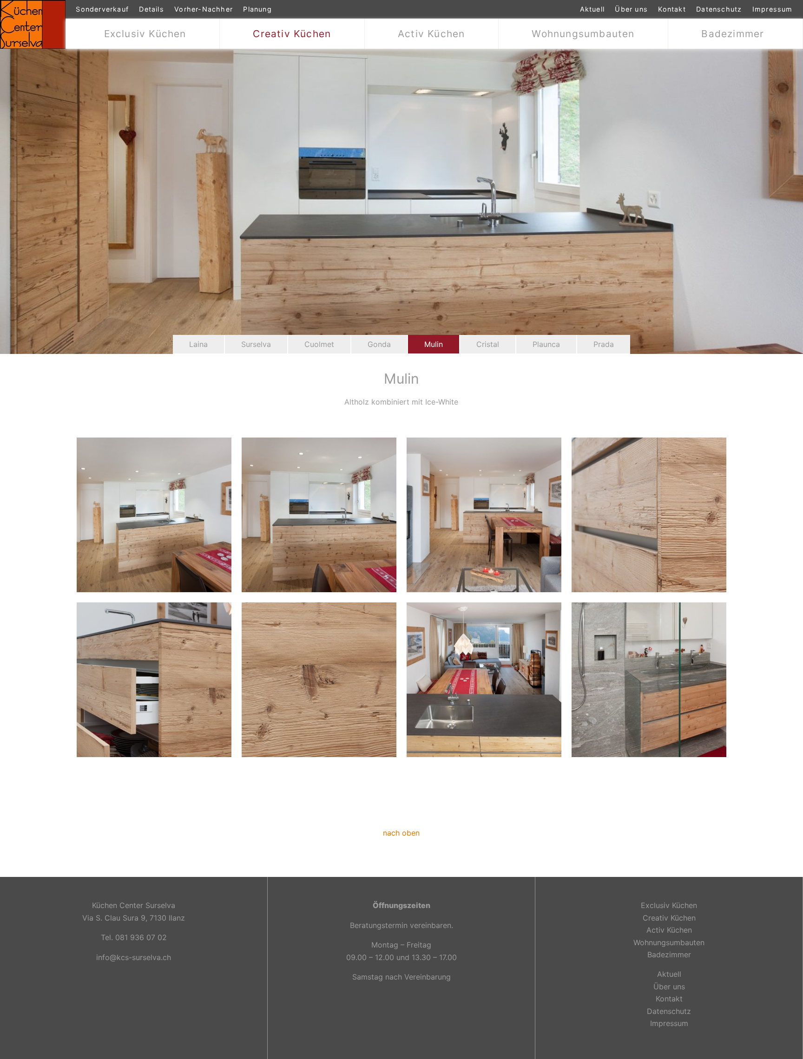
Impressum (772, 9)
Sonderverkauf (102, 9)
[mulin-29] (649, 679)
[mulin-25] (649, 514)
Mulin (433, 344)
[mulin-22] (484, 514)
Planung (257, 9)
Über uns (631, 9)
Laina (198, 344)
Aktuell (592, 9)
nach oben (401, 832)
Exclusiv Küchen (145, 33)
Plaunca (546, 344)
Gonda (379, 344)
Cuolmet (319, 344)
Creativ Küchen (292, 33)
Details (151, 9)
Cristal (487, 344)
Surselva (256, 344)
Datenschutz (719, 9)
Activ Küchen (431, 33)
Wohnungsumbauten (583, 33)
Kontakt (671, 9)
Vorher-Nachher (203, 9)
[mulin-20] (154, 514)
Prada (603, 344)
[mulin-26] (154, 679)
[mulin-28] (484, 679)
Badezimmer (732, 33)
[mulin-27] (319, 679)
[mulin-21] (319, 514)
